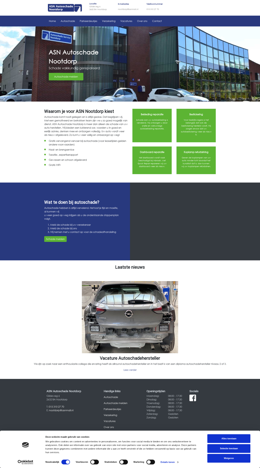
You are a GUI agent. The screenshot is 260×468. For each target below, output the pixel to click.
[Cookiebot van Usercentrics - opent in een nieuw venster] (25, 462)
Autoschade (68, 21)
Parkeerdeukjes (88, 21)
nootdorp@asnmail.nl (128, 9)
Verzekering (109, 21)
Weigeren (229, 458)
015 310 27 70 (153, 9)
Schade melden (55, 239)
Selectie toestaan (229, 448)
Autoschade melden (66, 76)
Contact (157, 21)
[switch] (94, 462)
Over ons (142, 21)
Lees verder (130, 369)
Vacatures (126, 21)
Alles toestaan (228, 438)
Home (52, 21)
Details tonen (168, 462)
